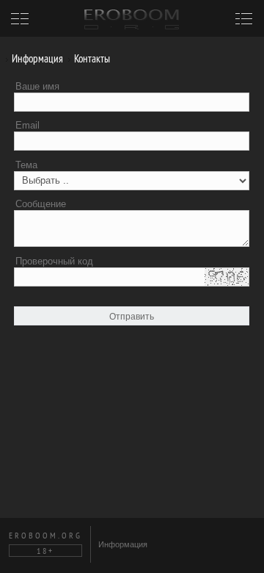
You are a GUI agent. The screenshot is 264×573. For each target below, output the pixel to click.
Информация (36, 58)
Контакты (91, 58)
